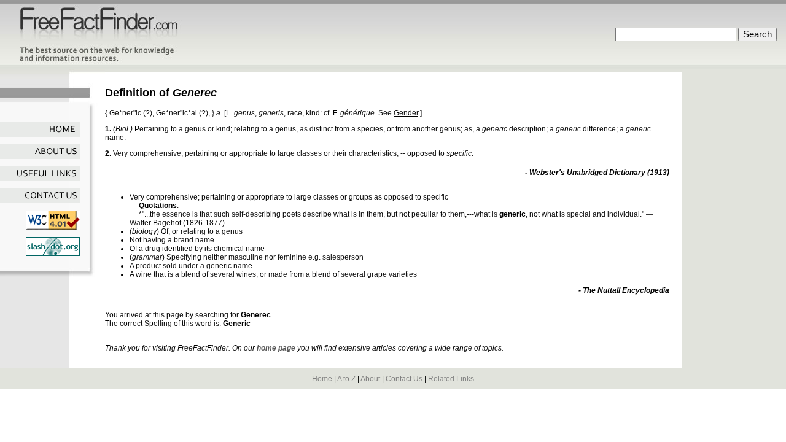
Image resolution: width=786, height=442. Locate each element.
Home (322, 378)
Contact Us (404, 378)
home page (276, 348)
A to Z (346, 378)
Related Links (451, 378)
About (370, 378)
